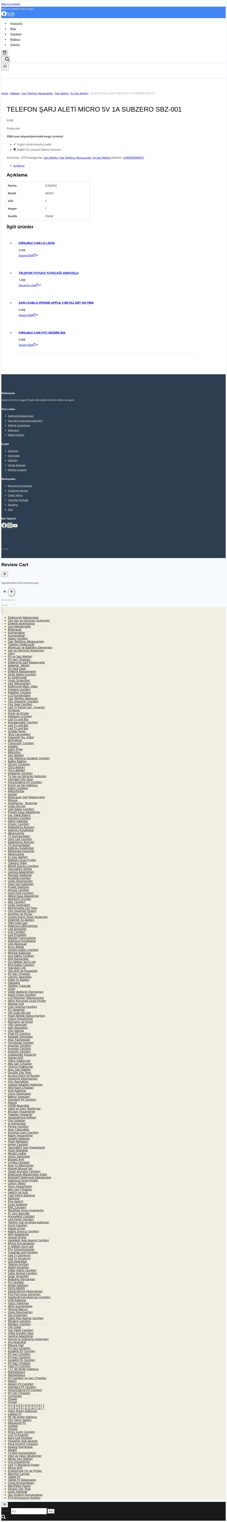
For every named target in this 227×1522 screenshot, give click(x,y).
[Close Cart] (4, 574)
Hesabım (15, 34)
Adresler (13, 460)
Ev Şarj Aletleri (102, 158)
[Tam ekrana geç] (9, 599)
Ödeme (15, 45)
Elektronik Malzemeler (21, 416)
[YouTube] (15, 526)
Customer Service (18, 490)
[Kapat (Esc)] (2, 599)
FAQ (10, 509)
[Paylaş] (6, 599)
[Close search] (4, 1504)
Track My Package (18, 500)
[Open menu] (5, 66)
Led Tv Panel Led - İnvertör (26, 707)
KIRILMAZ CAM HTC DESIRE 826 (42, 332)
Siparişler (13, 450)
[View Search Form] (5, 59)
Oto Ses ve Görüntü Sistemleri (25, 420)
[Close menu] (2, 610)
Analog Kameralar (20, 1447)
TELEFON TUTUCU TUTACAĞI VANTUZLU (49, 273)
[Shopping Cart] (4, 53)
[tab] (104, 165)
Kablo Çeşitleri (16, 434)
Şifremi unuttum (17, 469)
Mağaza (15, 39)
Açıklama (18, 166)
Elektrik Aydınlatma (19, 425)
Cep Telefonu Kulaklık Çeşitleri (29, 758)
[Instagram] (12, 15)
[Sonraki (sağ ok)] (6, 605)
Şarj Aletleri (51, 158)
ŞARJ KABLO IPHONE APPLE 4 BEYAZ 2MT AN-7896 (56, 302)
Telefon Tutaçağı (19, 986)
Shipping (13, 504)
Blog (13, 29)
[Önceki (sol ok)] (2, 605)
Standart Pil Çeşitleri (22, 1099)
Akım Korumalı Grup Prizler (27, 1001)
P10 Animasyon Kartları (24, 1498)
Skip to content (10, 4)
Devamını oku (27, 285)
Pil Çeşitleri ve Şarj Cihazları (27, 1378)
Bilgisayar (13, 430)
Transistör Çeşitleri (21, 743)
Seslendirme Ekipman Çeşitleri (29, 1297)
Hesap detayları (17, 465)
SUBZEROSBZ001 (133, 158)
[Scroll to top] (4, 592)
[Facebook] (4, 15)
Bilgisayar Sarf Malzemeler (26, 797)
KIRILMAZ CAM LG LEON (37, 243)
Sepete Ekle (26, 255)
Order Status (15, 495)
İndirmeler (14, 455)
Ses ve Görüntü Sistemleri (26, 650)
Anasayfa (16, 23)
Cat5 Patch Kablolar (21, 1195)
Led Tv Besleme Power (24, 1465)
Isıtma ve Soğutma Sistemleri (28, 1339)
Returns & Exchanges (20, 485)
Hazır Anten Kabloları (22, 1411)
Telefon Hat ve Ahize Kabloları (28, 1222)
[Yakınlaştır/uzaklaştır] (12, 599)
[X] (8, 15)
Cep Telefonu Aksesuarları (75, 158)
